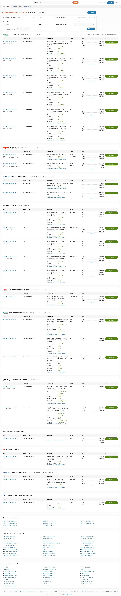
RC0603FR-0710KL (48, 579)
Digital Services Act (75, 591)
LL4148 (83, 586)
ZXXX (82, 569)
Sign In (118, 2)
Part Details (92, 12)
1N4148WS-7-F (85, 575)
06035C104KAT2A (86, 584)
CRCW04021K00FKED (10, 573)
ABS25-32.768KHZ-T (86, 539)
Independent (59, 17)
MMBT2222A (84, 579)
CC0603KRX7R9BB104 (87, 577)
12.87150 (45, 549)
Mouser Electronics (32, 176)
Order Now (111, 193)
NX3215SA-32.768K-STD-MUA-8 (51, 543)
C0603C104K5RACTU (48, 575)
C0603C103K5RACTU (10, 586)
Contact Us (16, 591)
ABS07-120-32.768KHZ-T (87, 536)
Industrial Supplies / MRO (85, 17)
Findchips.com (6, 3)
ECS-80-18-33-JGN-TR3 (9, 41)
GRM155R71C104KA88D (10, 575)
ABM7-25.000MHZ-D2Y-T (11, 547)
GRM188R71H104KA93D (87, 571)
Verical (19, 205)
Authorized (37, 17)
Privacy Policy (54, 591)
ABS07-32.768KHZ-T (9, 536)
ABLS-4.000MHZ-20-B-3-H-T (88, 547)
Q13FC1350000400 (9, 539)
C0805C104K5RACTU (48, 573)
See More (92, 64)
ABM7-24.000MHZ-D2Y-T (88, 549)
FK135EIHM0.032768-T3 (49, 553)
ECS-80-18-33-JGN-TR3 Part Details (56, 55)
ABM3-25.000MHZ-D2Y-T (49, 555)
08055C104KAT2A (9, 581)
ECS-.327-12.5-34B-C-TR (11, 551)
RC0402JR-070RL (47, 571)
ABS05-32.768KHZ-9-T (87, 551)
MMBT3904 (7, 569)
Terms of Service (64, 591)
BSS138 (6, 579)
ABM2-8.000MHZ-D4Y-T (10, 553)
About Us (22, 591)
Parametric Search (44, 591)
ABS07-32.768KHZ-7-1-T (49, 547)
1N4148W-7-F (84, 573)
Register (110, 2)
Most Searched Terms (32, 591)
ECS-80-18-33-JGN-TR (9, 58)
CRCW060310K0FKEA (10, 571)
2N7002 (45, 584)
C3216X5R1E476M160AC (49, 569)
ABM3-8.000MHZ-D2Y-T (87, 545)
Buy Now (111, 42)
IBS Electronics (12, 449)
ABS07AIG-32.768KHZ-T (10, 549)
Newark (25, 34)
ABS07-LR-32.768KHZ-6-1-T (11, 555)
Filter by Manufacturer (9, 29)
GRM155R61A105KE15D (10, 584)
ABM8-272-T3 (7, 541)
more (63, 390)
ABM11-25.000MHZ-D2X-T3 (88, 553)
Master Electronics (32, 472)
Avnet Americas (26, 380)
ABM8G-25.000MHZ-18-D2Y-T (12, 543)
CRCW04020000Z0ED (48, 577)
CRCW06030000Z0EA (10, 577)
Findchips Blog (102, 2)
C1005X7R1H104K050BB (49, 567)
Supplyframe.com (68, 594)
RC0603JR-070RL (47, 586)
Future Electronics (30, 313)
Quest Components (16, 431)
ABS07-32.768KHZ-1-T (87, 543)
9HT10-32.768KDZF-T (87, 555)
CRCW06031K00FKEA (87, 581)
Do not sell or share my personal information (94, 591)
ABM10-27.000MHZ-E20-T (88, 541)
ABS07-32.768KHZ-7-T (49, 541)
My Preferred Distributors (11, 17)
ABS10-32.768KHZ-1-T (48, 539)
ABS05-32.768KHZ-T (48, 551)
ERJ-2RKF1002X (47, 581)
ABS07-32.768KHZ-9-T (49, 536)
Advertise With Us (112, 591)
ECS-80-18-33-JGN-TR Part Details (56, 72)
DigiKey (26, 148)
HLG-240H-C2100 (86, 567)
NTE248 (6, 567)
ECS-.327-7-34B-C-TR (48, 545)
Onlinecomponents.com (31, 290)
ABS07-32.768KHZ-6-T (10, 545)
